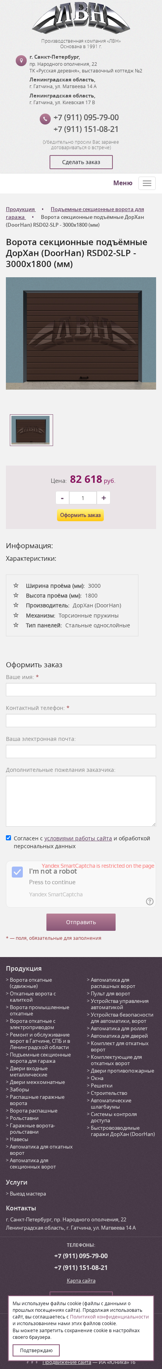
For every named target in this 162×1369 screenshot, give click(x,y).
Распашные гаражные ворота (37, 1100)
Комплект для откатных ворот (120, 1046)
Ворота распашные (33, 1110)
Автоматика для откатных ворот (41, 1149)
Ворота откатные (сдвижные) (31, 983)
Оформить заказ (80, 514)
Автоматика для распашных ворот (113, 983)
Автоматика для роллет (119, 1028)
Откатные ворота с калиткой (33, 996)
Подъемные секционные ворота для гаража (40, 1057)
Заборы (19, 1089)
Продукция (24, 968)
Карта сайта (81, 1280)
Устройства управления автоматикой (120, 1004)
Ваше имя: (22, 677)
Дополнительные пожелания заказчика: (61, 769)
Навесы (19, 1139)
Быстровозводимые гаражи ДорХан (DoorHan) (123, 1131)
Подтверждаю (36, 1350)
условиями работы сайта (78, 838)
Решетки (101, 1085)
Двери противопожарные (122, 1070)
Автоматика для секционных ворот (33, 1163)
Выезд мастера (28, 1193)
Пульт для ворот (110, 993)
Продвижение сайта (66, 1361)
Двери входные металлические (29, 1071)
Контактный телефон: (38, 708)
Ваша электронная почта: (41, 738)
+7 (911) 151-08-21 (86, 129)
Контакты (21, 1208)
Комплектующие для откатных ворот (116, 1060)
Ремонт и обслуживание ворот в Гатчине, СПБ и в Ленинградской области (40, 1041)
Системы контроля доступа (114, 1117)
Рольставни (24, 1118)
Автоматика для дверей (119, 1035)
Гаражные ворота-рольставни (32, 1128)
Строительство (109, 1092)
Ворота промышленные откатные (39, 1010)
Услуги (17, 1182)
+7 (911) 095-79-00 (86, 117)
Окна (97, 1078)
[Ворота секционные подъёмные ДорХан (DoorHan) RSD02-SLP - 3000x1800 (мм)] (81, 332)
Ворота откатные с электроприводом (32, 1024)
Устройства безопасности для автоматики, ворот (122, 1017)
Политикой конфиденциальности (109, 1316)
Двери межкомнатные (37, 1081)
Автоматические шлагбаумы (111, 1103)
